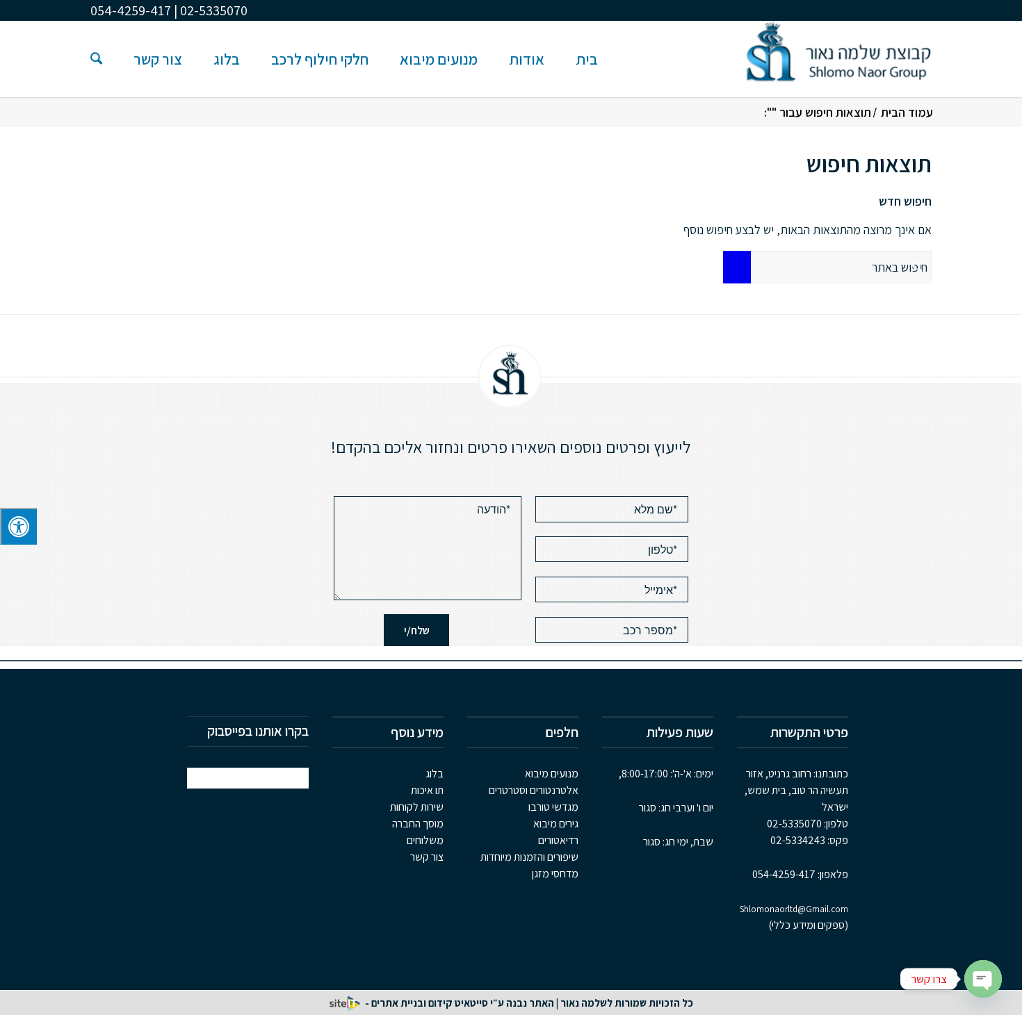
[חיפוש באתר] (96, 59)
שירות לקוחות (417, 807)
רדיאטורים (558, 840)
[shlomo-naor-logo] (838, 59)
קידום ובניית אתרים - (408, 1002)
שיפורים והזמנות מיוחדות (529, 857)
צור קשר (427, 857)
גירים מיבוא (555, 823)
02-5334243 (797, 840)
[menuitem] (587, 59)
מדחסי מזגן (555, 873)
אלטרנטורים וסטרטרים (533, 790)
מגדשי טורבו (553, 807)
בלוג (434, 773)
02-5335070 (794, 823)
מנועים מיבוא (551, 773)
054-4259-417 (784, 874)
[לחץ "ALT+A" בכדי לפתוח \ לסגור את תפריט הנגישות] (18, 526)
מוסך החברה (418, 823)
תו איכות (427, 790)
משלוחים (425, 840)
